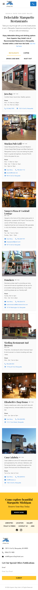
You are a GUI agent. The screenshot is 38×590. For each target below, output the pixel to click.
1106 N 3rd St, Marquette (14, 483)
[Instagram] (21, 530)
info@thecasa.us (11, 480)
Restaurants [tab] (14, 53)
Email (4, 567)
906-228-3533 (10, 364)
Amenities (9, 523)
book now (19, 512)
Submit (19, 578)
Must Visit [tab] (28, 59)
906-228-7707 (21, 239)
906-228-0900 (21, 419)
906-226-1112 (21, 170)
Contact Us (23, 526)
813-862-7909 (10, 108)
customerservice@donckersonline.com (17, 304)
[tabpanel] (19, 275)
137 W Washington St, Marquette (16, 307)
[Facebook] (17, 530)
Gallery (30, 523)
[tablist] (19, 56)
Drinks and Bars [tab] (12, 59)
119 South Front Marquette (14, 367)
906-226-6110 (21, 302)
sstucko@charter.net (12, 173)
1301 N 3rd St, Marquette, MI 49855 (16, 548)
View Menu (10, 170)
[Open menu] (4, 4)
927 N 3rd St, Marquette (13, 245)
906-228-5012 (21, 477)
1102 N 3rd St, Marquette (26, 108)
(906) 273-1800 (9, 552)
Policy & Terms (9, 526)
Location (19, 523)
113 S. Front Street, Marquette (15, 422)
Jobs (32, 526)
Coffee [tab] (26, 53)
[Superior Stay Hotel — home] (18, 4)
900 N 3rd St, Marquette (13, 176)
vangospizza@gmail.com (13, 242)
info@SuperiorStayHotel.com (14, 556)
